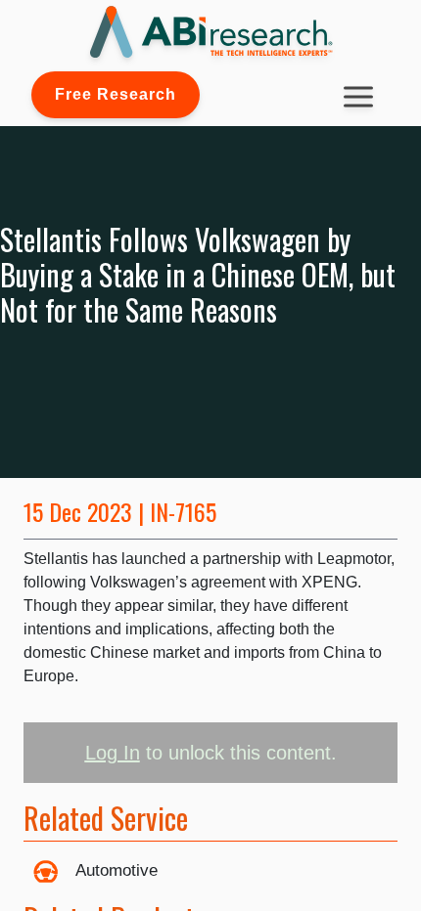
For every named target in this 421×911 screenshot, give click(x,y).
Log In (112, 752)
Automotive (116, 870)
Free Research (115, 94)
